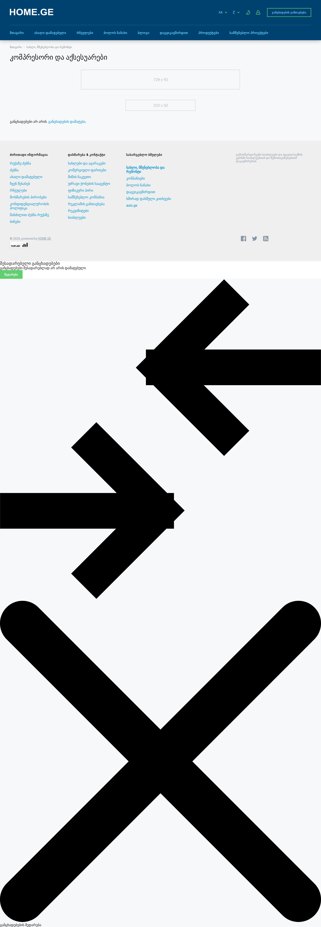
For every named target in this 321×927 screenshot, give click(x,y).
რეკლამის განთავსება (86, 204)
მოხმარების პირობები (28, 197)
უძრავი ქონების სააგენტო (89, 184)
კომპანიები (135, 178)
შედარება (11, 274)
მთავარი (17, 33)
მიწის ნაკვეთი (79, 177)
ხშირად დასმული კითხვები (148, 199)
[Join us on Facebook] (243, 238)
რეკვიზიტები (78, 211)
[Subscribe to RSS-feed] (266, 238)
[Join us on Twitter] (254, 238)
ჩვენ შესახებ (20, 184)
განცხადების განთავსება (289, 12)
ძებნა (14, 170)
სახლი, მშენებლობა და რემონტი (49, 47)
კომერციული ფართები (87, 170)
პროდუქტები (208, 33)
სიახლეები (77, 217)
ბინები (15, 222)
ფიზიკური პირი (80, 190)
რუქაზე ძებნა (20, 163)
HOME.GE (44, 238)
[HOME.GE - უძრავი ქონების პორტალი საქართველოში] (31, 14)
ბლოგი (143, 33)
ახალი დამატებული (50, 33)
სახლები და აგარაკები (86, 163)
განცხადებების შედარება (20, 925)
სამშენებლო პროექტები (249, 33)
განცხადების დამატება (66, 122)
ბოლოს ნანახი (115, 33)
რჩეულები (85, 33)
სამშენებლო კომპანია (86, 197)
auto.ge (131, 205)
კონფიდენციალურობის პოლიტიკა (29, 206)
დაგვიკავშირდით (174, 33)
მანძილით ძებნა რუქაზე (29, 215)
